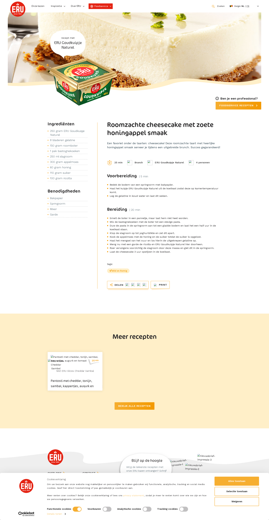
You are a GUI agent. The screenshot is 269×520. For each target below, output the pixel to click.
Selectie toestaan (236, 491)
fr (247, 6)
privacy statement (133, 495)
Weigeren (236, 501)
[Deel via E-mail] (144, 284)
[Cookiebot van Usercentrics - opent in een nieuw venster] (26, 514)
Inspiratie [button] (56, 6)
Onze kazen (37, 6)
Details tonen (54, 514)
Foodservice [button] (101, 6)
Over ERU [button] (76, 6)
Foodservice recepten (237, 105)
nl (242, 6)
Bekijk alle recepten (134, 405)
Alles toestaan (236, 481)
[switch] (107, 509)
